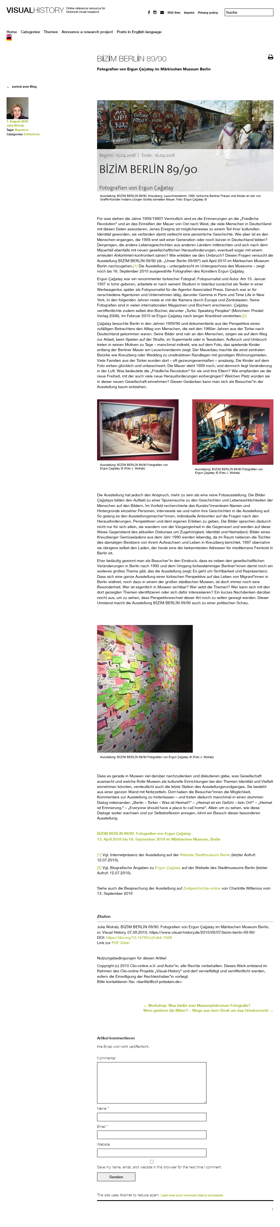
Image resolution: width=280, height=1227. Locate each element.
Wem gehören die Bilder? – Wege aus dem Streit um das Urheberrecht (208, 1010)
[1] (135, 265)
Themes (51, 31)
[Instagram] (155, 12)
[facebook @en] (149, 12)
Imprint (189, 12)
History (35, 10)
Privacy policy (208, 12)
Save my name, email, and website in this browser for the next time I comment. (159, 1167)
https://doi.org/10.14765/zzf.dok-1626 (139, 937)
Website (103, 1144)
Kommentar (106, 1058)
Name (103, 1108)
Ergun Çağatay (167, 867)
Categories (30, 31)
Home (12, 31)
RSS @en (174, 12)
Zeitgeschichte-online (202, 888)
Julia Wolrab (15, 125)
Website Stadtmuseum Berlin (205, 854)
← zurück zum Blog (22, 86)
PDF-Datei (121, 942)
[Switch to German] (140, 39)
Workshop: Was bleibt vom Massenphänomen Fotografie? (196, 1005)
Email (102, 1126)
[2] (244, 315)
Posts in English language (139, 31)
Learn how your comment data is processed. (192, 1195)
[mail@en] (162, 12)
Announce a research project (87, 31)
